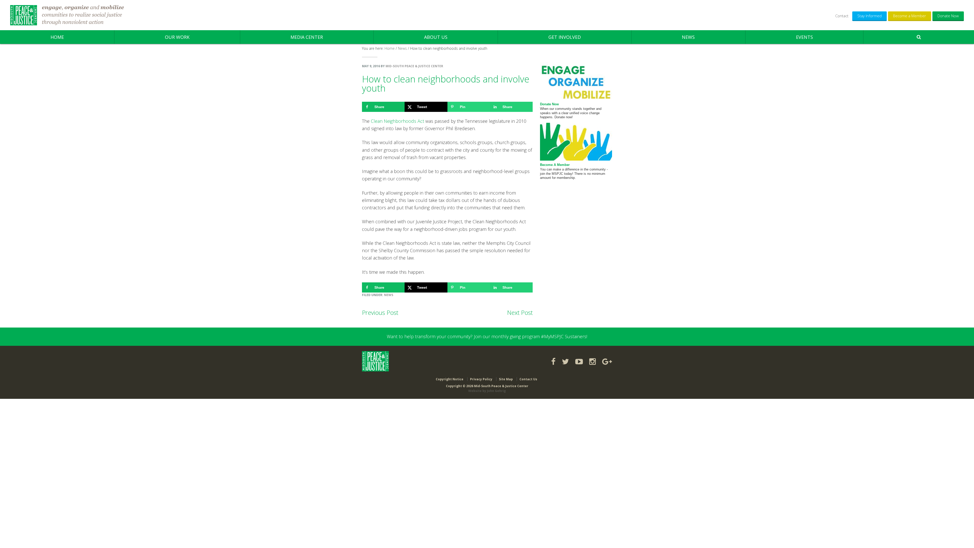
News (388, 295)
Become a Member (909, 15)
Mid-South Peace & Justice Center (23, 15)
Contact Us (528, 379)
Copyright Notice (449, 379)
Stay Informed (869, 15)
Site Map (506, 379)
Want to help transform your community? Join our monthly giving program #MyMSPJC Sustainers (486, 336)
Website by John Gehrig (487, 391)
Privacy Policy (481, 379)
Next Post (520, 312)
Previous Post (380, 312)
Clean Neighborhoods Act (397, 121)
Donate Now (948, 15)
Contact (841, 15)
